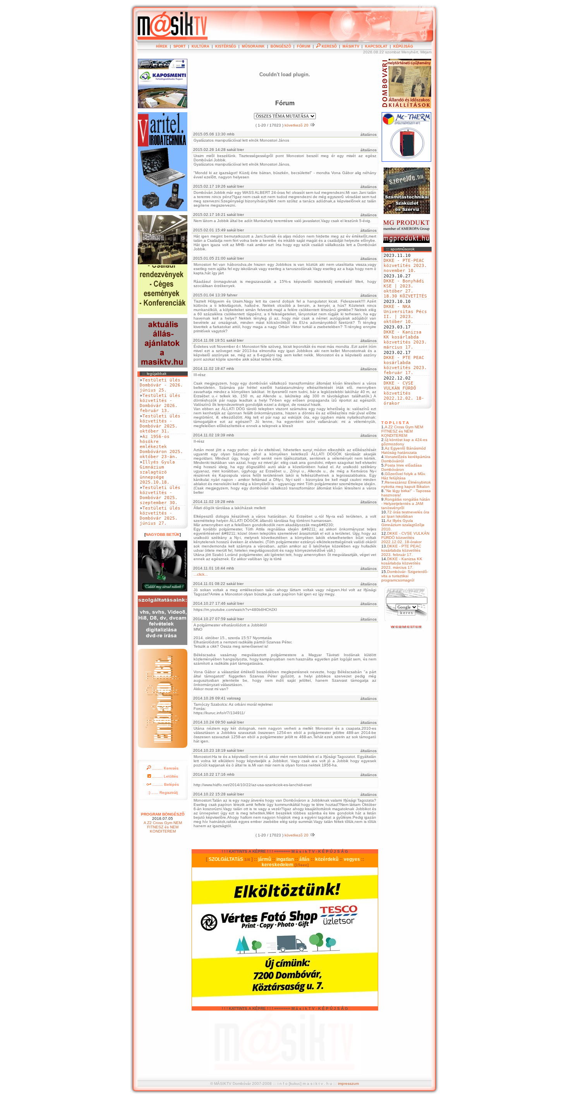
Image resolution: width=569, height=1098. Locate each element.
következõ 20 (297, 125)
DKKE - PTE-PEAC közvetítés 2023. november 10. (405, 265)
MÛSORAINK (253, 46)
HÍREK (162, 46)
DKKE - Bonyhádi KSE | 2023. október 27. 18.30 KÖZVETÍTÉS (405, 289)
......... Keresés (164, 768)
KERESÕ (328, 46)
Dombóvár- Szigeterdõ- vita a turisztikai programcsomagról (404, 576)
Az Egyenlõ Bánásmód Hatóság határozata (403, 450)
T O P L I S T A (395, 423)
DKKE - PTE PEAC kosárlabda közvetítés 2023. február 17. (405, 365)
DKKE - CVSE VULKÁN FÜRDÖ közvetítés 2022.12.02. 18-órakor (404, 393)
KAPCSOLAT (376, 46)
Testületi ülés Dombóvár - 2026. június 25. (161, 385)
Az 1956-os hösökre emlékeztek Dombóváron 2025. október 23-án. (161, 446)
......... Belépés (165, 784)
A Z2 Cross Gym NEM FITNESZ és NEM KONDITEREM (402, 431)
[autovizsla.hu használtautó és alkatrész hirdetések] (406, 628)
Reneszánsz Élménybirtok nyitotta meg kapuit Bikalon (406, 484)
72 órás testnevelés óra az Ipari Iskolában (405, 514)
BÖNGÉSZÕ (281, 46)
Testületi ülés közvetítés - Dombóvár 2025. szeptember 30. (160, 495)
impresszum (348, 1083)
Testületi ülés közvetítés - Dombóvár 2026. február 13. (160, 403)
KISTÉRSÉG (225, 46)
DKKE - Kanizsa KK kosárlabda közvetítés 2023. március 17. (405, 340)
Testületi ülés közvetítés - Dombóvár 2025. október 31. (160, 424)
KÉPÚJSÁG (403, 46)
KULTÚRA (200, 46)
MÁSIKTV (351, 46)
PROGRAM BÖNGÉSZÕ (163, 814)
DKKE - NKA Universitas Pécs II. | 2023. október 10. (405, 314)
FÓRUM (303, 46)
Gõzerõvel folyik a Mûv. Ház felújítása (403, 476)
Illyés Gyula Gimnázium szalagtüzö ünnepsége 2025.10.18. (157, 472)
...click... (201, 574)
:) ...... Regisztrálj (163, 792)
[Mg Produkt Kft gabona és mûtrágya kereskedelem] (406, 241)
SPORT (179, 46)
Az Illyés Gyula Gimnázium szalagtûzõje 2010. (403, 524)
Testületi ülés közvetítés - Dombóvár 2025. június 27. (160, 516)
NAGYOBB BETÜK (163, 534)
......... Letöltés (164, 776)
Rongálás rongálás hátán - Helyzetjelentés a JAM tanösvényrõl (405, 503)
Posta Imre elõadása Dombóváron (401, 467)
